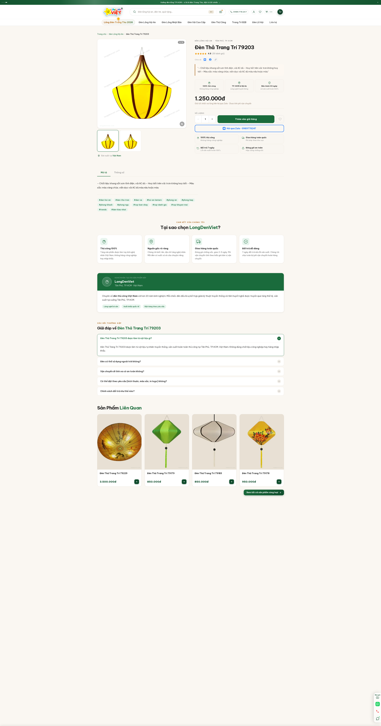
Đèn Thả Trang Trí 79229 (113, 473)
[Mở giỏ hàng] (280, 12)
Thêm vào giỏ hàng (246, 119)
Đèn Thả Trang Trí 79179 (161, 473)
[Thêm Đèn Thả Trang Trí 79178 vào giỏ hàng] (279, 481)
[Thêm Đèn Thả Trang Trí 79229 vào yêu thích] (137, 418)
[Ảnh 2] (130, 141)
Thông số (119, 172)
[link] (119, 450)
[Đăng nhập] (253, 11)
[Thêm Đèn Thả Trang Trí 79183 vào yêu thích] (232, 418)
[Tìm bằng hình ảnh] (220, 12)
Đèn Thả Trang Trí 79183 (208, 473)
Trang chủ (101, 34)
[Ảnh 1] (108, 141)
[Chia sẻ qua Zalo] (205, 60)
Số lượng (199, 113)
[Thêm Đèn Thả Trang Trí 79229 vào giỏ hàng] (136, 481)
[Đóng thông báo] (377, 2)
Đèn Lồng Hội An (116, 34)
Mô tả (104, 172)
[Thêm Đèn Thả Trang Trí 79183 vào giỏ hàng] (231, 481)
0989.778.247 (240, 12)
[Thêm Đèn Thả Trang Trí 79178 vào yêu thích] (279, 418)
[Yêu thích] (260, 11)
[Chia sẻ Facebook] (210, 60)
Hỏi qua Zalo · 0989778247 (241, 128)
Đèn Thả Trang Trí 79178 (255, 473)
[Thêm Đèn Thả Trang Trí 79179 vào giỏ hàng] (184, 481)
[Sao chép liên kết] (216, 60)
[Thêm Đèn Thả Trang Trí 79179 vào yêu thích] (184, 418)
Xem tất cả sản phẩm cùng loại (262, 492)
